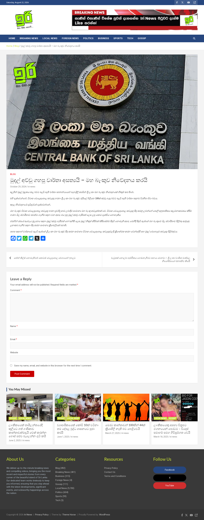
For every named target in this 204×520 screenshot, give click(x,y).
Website (14, 352)
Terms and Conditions (115, 476)
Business (103, 38)
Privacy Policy (111, 468)
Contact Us (109, 472)
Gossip (142, 38)
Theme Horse (69, 514)
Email (13, 339)
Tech (130, 38)
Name (14, 326)
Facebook (170, 469)
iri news (31, 186)
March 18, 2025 (161, 436)
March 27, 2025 (112, 433)
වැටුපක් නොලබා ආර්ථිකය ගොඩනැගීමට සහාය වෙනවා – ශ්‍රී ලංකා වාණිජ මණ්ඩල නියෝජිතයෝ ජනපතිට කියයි (150, 259)
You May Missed (19, 389)
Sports (118, 38)
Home (12, 38)
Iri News (28, 514)
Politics (88, 38)
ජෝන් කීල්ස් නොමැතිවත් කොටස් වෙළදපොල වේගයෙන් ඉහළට (45, 258)
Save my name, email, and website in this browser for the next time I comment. (53, 365)
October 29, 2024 (18, 186)
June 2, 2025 (15, 440)
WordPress (104, 514)
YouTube (169, 485)
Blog (13, 174)
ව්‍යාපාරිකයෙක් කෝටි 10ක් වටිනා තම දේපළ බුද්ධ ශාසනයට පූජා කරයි (77, 429)
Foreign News (70, 38)
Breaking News (29, 38)
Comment (16, 290)
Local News (50, 38)
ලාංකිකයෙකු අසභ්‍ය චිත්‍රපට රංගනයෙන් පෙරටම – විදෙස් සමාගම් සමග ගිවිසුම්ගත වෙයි (172, 429)
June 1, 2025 (63, 436)
